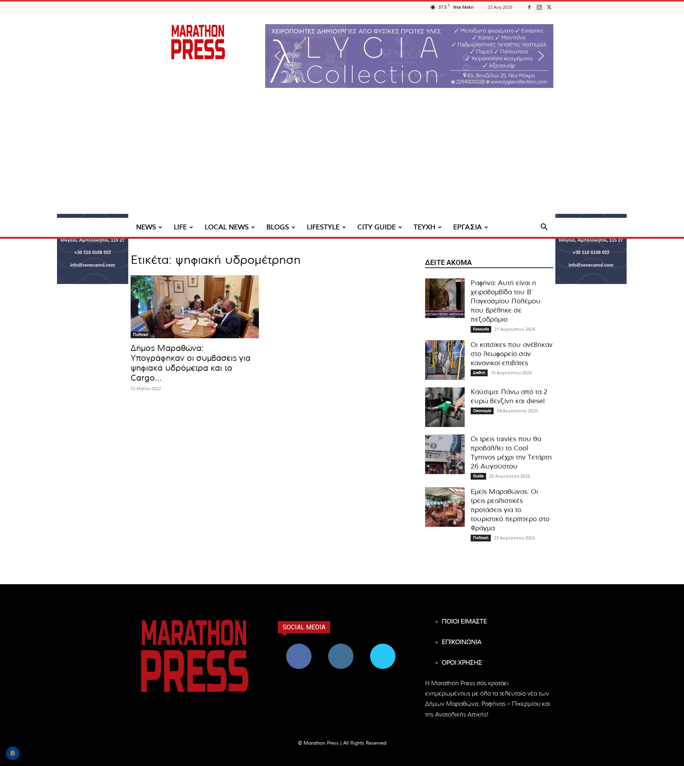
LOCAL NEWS (227, 227)
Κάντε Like (299, 647)
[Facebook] (529, 7)
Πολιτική (140, 335)
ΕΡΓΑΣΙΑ (467, 227)
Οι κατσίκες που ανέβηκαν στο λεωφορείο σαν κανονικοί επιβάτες (512, 353)
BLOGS (277, 227)
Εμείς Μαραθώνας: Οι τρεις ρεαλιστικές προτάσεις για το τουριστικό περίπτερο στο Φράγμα (510, 510)
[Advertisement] (342, 158)
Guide (478, 476)
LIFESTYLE (323, 227)
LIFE (180, 227)
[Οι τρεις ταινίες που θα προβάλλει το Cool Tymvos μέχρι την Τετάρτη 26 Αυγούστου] (445, 454)
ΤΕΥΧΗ (424, 227)
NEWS (146, 227)
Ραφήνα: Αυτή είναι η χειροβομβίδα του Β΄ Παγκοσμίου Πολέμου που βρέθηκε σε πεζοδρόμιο (506, 301)
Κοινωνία (481, 329)
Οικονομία (482, 411)
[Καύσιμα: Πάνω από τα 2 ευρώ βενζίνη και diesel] (445, 407)
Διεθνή (479, 373)
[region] (409, 56)
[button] (409, 56)
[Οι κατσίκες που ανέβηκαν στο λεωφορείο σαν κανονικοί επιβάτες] (445, 360)
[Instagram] (539, 7)
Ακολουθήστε (341, 647)
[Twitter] (549, 7)
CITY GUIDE (376, 227)
